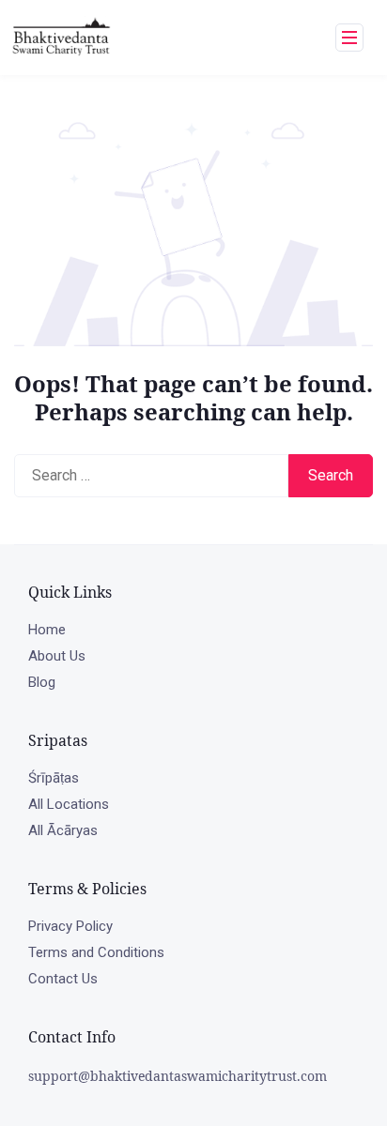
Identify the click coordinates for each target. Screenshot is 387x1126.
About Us (56, 655)
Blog (41, 682)
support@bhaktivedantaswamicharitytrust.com (177, 1076)
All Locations (68, 804)
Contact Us (63, 978)
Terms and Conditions (96, 952)
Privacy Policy (70, 926)
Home (47, 629)
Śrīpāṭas (53, 777)
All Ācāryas (63, 830)
